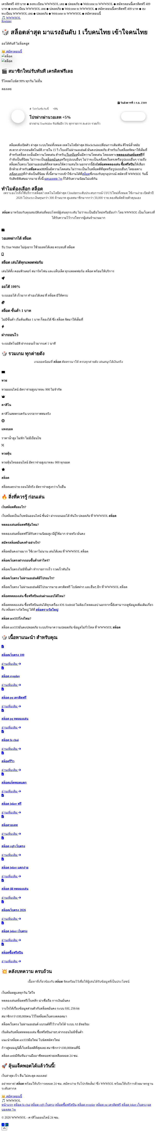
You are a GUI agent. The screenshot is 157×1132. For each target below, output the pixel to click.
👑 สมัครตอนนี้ (12, 51)
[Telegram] (3, 1124)
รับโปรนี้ (135, 116)
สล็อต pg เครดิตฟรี (108, 1104)
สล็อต (86, 174)
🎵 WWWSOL (11, 17)
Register (6, 21)
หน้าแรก (7, 1104)
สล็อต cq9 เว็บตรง (42, 1104)
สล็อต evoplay (86, 1104)
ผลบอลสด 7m (53, 178)
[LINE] (6, 1124)
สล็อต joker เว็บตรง (134, 1104)
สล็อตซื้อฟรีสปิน (66, 1104)
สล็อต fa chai (22, 1104)
